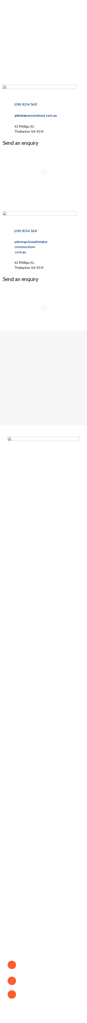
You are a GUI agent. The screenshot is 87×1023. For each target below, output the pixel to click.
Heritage (14, 899)
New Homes (17, 893)
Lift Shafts (16, 904)
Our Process (17, 840)
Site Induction (18, 926)
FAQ (11, 845)
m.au (35, 116)
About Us (15, 823)
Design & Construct (23, 915)
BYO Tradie (17, 920)
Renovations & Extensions (28, 888)
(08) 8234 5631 (25, 104)
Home (12, 818)
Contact (13, 851)
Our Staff (15, 829)
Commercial (17, 910)
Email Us (26, 994)
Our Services (17, 834)
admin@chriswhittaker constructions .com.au (31, 247)
